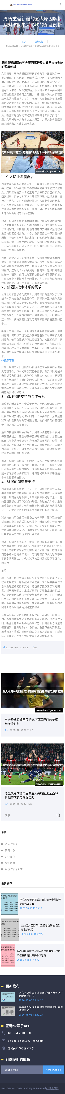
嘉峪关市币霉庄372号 (21, 1048)
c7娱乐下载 (52, 1088)
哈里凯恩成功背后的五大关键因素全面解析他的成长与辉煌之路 (31, 795)
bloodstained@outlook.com (26, 1040)
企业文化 (39, 41)
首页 (24, 41)
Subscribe (53, 1069)
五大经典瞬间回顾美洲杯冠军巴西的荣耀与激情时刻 (31, 722)
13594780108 (20, 1033)
